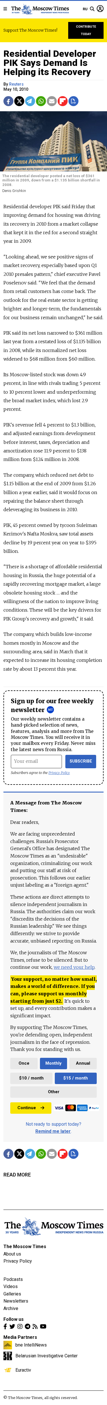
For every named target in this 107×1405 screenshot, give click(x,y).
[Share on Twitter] (19, 101)
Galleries (12, 1294)
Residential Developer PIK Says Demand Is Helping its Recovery (49, 62)
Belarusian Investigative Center (46, 1355)
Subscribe (81, 761)
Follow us (13, 1319)
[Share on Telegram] (30, 101)
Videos (10, 1286)
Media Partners (20, 1337)
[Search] (92, 9)
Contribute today (86, 30)
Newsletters (15, 1301)
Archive (10, 1308)
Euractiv (23, 1369)
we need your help (74, 967)
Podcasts (13, 1279)
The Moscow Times (24, 1246)
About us (12, 1254)
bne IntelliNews (31, 1344)
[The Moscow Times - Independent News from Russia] (40, 9)
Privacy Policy (59, 773)
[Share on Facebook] (8, 101)
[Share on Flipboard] (63, 101)
